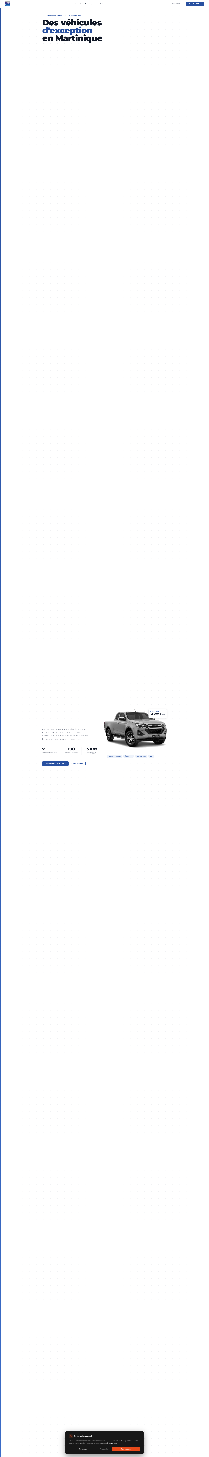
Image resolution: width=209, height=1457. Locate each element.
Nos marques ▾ (90, 4)
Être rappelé (78, 763)
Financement (141, 756)
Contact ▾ (103, 4)
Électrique (128, 756)
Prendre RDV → (195, 4)
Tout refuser (83, 1449)
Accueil (78, 4)
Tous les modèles (114, 756)
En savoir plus (112, 1443)
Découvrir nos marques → (55, 763)
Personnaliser (104, 1449)
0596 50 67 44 (177, 4)
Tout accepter (126, 1449)
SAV (151, 756)
